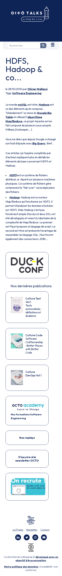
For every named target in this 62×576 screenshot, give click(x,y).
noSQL (22, 104)
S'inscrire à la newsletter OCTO (27, 458)
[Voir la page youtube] (44, 537)
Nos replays (27, 437)
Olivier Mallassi (37, 89)
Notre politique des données (21, 566)
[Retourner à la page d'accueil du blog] (31, 14)
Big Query (38, 143)
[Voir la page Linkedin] (18, 537)
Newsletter (32, 529)
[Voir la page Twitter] (27, 537)
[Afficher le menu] (52, 44)
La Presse (18, 529)
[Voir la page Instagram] (35, 537)
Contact (44, 529)
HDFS (13, 175)
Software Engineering (27, 93)
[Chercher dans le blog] (43, 45)
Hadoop (44, 104)
